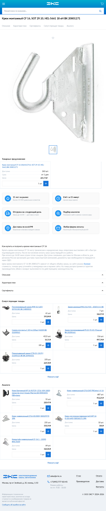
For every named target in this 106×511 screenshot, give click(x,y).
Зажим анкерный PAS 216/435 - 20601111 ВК (86, 307)
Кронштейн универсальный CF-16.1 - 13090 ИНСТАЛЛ (29, 440)
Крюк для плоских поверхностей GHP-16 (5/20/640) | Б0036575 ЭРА (80, 417)
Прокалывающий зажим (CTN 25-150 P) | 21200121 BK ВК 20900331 (27, 354)
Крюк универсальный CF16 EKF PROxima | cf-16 (85, 391)
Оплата (99, 476)
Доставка (100, 481)
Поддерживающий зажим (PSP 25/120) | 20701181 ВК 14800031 (27, 308)
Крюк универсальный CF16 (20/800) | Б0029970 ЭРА (30, 417)
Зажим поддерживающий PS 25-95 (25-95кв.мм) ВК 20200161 (83, 331)
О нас (78, 476)
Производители (82, 481)
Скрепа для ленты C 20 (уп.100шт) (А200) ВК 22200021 (29, 331)
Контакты (100, 487)
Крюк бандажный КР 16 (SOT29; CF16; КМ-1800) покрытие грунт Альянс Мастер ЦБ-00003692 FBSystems (31, 393)
